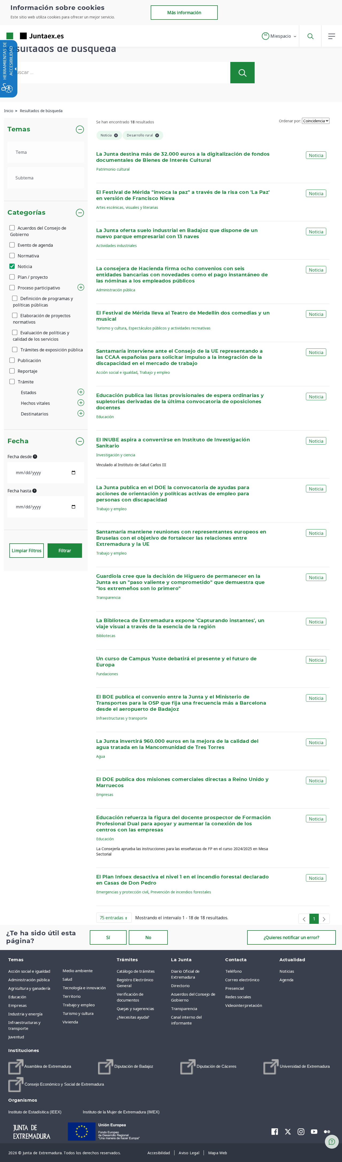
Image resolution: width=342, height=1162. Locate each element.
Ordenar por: (290, 120)
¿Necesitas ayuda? (133, 1017)
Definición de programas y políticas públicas (43, 302)
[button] (279, 36)
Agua (100, 756)
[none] (304, 919)
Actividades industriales (116, 245)
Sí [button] (108, 937)
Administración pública (115, 289)
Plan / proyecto (32, 277)
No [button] (148, 937)
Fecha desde (20, 457)
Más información (184, 12)
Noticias (286, 971)
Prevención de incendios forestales (180, 891)
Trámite (25, 382)
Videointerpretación (243, 1005)
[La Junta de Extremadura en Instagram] (301, 1131)
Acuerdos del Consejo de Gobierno (38, 231)
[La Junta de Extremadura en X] (287, 1131)
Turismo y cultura (111, 328)
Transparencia (108, 597)
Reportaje (27, 371)
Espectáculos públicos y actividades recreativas (170, 328)
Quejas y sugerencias (135, 1008)
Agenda (286, 979)
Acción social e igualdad (116, 372)
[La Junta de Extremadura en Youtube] (314, 1131)
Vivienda (70, 1021)
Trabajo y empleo (154, 372)
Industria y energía (25, 1013)
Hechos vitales (35, 403)
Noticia (24, 266)
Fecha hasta (19, 491)
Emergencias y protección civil (122, 891)
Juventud (16, 1036)
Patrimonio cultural (113, 169)
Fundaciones (107, 673)
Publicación (29, 360)
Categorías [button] (26, 213)
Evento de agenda (35, 245)
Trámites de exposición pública (51, 350)
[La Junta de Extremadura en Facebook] (274, 1131)
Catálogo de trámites (136, 971)
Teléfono (233, 971)
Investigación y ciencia (115, 454)
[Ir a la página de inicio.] (25, 36)
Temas (18, 129)
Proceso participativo (38, 288)
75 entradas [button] (116, 919)
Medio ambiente (78, 970)
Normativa (28, 256)
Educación (105, 416)
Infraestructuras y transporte (121, 718)
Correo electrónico (242, 979)
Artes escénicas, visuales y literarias (127, 207)
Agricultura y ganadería (29, 988)
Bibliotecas (105, 635)
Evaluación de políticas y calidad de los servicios (41, 336)
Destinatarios (34, 414)
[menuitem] (88, 970)
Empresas (104, 794)
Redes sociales (238, 996)
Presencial (234, 988)
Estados (28, 392)
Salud (67, 979)
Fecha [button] (18, 441)
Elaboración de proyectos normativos (42, 319)
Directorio (180, 985)
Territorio (72, 996)
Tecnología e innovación (84, 987)
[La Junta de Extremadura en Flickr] (327, 1131)
